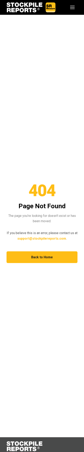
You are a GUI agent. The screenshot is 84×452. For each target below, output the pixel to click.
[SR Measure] (50, 7)
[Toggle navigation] (72, 7)
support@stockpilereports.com (41, 238)
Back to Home (42, 257)
